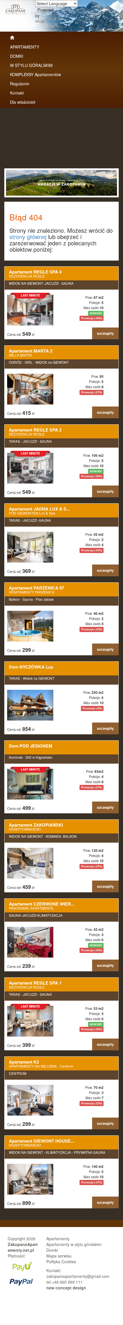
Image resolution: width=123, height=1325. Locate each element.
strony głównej (27, 236)
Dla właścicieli (22, 102)
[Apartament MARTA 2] (61, 382)
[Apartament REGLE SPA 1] (61, 1014)
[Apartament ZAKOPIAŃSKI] (61, 856)
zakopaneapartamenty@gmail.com (78, 1276)
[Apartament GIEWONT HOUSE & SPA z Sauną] (61, 1172)
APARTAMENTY (24, 47)
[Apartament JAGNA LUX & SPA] (61, 540)
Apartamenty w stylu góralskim (74, 1244)
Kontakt (17, 93)
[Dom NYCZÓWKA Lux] (61, 698)
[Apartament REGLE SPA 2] (61, 461)
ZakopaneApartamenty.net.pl (23, 1247)
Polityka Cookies (61, 1261)
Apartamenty (58, 1238)
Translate (54, 21)
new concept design (66, 1288)
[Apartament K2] (61, 1093)
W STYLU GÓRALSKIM (31, 65)
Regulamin (19, 83)
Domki (52, 1250)
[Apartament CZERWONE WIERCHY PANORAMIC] (61, 935)
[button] (10, 310)
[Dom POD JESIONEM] (61, 777)
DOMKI (16, 56)
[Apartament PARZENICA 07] (61, 619)
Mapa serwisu (59, 1256)
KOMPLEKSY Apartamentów (35, 74)
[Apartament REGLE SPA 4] (61, 303)
